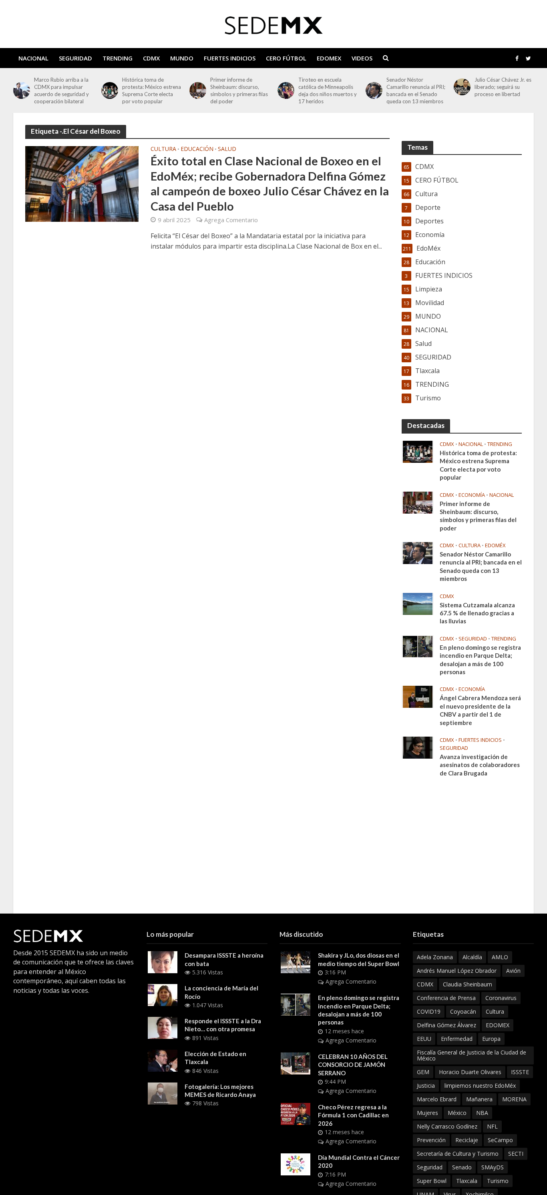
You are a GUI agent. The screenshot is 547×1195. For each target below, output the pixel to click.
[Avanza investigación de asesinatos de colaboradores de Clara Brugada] (417, 747)
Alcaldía (472, 957)
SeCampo (500, 1140)
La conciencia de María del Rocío (221, 992)
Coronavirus (501, 998)
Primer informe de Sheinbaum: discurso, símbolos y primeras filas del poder (239, 90)
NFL (492, 1126)
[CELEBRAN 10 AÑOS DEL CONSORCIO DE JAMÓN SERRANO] (295, 1062)
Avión (513, 970)
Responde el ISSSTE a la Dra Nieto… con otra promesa (223, 1024)
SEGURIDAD (75, 58)
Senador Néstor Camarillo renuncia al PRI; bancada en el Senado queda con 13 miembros (415, 90)
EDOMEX (329, 58)
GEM (423, 1072)
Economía (472, 495)
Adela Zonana (435, 957)
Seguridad (429, 1167)
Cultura (163, 149)
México (457, 1113)
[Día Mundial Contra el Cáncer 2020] (295, 1163)
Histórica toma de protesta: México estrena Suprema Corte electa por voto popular (151, 90)
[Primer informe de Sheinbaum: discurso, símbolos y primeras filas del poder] (197, 90)
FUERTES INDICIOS (229, 58)
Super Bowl (431, 1181)
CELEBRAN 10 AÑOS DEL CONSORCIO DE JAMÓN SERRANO (353, 1065)
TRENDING (118, 58)
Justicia (426, 1085)
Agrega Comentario (231, 220)
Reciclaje (466, 1140)
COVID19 (428, 1011)
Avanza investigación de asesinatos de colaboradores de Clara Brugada (480, 765)
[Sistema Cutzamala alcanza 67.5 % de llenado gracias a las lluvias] (417, 603)
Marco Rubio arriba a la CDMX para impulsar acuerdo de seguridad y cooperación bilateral (61, 90)
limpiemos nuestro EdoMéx (480, 1085)
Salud (227, 149)
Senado (462, 1167)
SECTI (515, 1153)
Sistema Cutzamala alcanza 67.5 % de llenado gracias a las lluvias (477, 613)
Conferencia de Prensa (446, 998)
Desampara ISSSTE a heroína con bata (224, 959)
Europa (491, 1038)
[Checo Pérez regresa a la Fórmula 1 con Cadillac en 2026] (295, 1113)
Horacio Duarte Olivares (470, 1072)
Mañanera (479, 1099)
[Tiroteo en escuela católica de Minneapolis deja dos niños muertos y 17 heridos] (286, 90)
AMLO (500, 957)
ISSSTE (520, 1072)
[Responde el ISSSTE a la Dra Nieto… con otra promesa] (162, 1027)
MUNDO (181, 58)
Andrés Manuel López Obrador (457, 970)
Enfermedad (457, 1038)
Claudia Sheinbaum (467, 984)
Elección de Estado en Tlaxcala (215, 1057)
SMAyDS (492, 1167)
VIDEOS (362, 58)
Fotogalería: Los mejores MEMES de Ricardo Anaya (220, 1090)
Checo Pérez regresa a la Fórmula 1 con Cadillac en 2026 (353, 1115)
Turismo (498, 1181)
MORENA (514, 1099)
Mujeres (427, 1113)
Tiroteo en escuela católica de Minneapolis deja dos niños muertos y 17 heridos (327, 90)
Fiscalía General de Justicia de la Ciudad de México (471, 1055)
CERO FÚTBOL (286, 58)
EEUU (424, 1038)
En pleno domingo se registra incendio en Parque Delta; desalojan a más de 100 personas (480, 659)
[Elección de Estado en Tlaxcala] (162, 1060)
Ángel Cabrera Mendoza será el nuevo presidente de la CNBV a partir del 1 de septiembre (480, 710)
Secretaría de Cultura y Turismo (458, 1153)
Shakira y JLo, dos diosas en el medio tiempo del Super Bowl (358, 959)
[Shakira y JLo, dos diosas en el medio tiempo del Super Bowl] (295, 961)
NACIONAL (33, 58)
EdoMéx (495, 545)
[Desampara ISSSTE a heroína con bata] (162, 961)
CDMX (151, 58)
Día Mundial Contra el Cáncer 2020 (359, 1161)
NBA (482, 1113)
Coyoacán (463, 1011)
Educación (197, 149)
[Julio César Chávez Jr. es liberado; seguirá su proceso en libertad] (462, 86)
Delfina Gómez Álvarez (446, 1025)
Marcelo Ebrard (437, 1099)
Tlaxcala (466, 1181)
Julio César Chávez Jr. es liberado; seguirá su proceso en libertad (503, 86)
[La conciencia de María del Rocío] (162, 994)
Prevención (431, 1140)
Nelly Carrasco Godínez (447, 1126)
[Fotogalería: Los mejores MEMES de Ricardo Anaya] (162, 1092)
